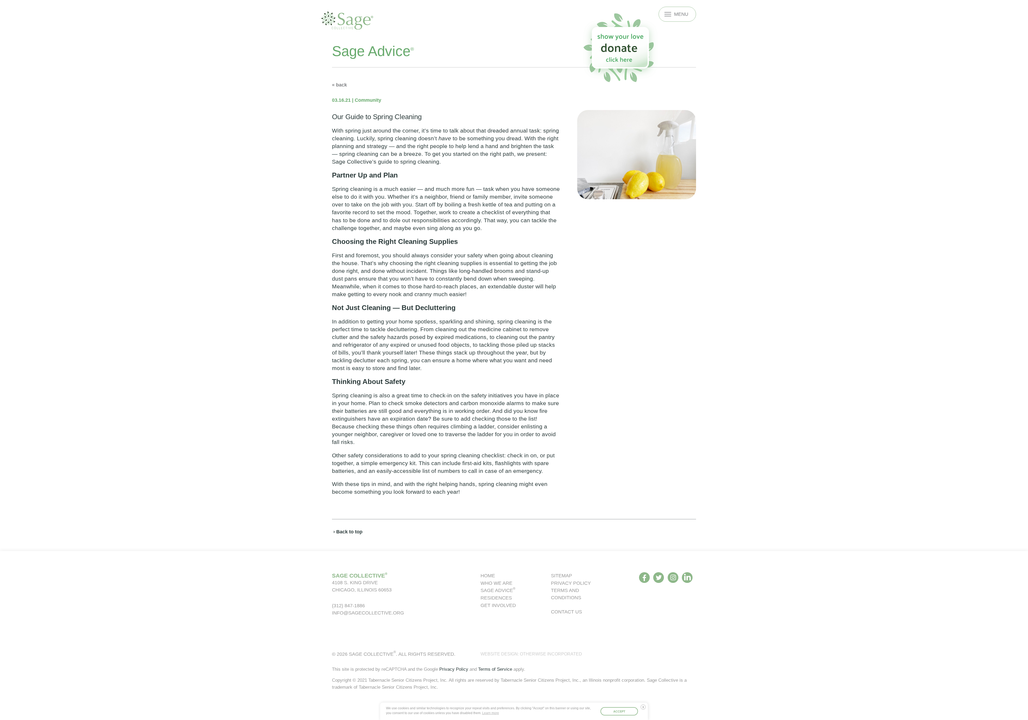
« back (339, 85)
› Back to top (347, 531)
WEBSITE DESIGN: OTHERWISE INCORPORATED (531, 654)
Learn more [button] (490, 713)
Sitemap (561, 575)
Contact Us (566, 612)
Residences (496, 598)
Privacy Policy (571, 583)
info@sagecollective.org (368, 613)
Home (488, 575)
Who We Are (496, 583)
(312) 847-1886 (348, 605)
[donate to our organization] (620, 48)
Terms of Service (495, 669)
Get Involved (498, 605)
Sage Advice (498, 590)
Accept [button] (619, 711)
